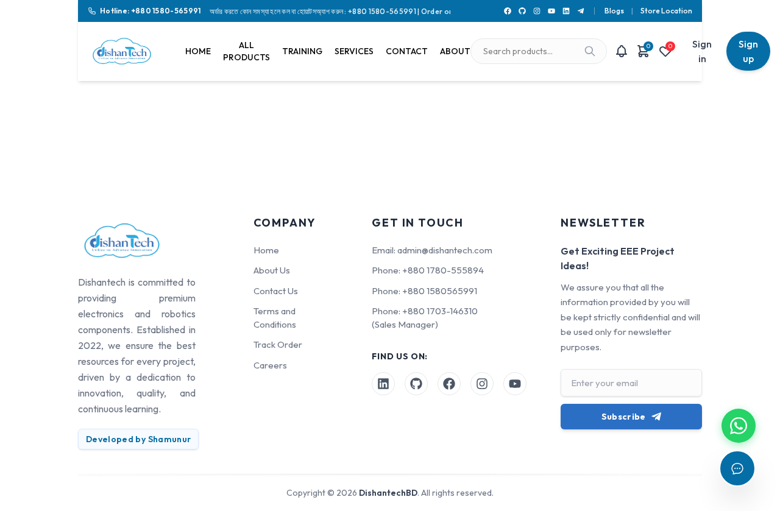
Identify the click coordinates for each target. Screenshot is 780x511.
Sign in (702, 51)
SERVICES (354, 51)
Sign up (748, 51)
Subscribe (623, 416)
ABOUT (455, 51)
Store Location (666, 10)
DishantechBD (388, 492)
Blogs (614, 10)
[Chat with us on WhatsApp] (739, 426)
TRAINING (302, 51)
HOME (198, 51)
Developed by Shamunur (138, 439)
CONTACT (407, 51)
